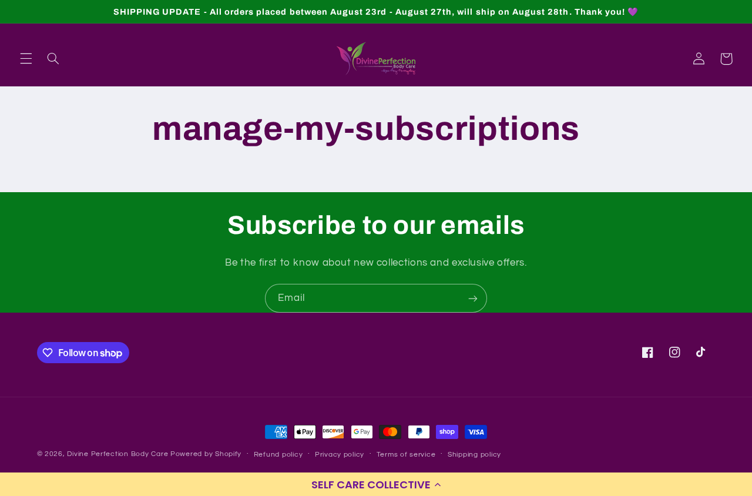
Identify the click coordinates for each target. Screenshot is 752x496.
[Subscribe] (472, 298)
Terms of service (406, 454)
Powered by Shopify (205, 454)
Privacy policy (339, 454)
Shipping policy (474, 454)
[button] (376, 484)
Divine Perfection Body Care (118, 454)
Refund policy (278, 454)
